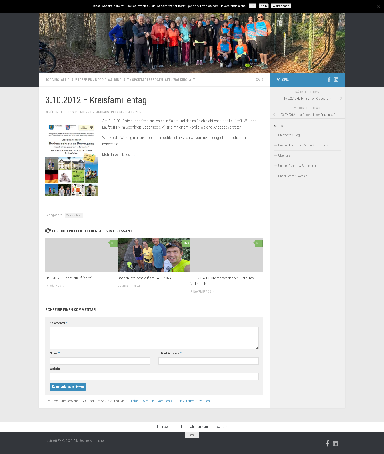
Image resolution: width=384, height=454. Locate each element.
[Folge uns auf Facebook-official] (329, 79)
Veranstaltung (73, 215)
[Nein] (378, 6)
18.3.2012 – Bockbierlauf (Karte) (68, 278)
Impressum (165, 426)
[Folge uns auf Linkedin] (336, 79)
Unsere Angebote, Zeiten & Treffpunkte (304, 145)
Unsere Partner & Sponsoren (297, 166)
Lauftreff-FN (81, 80)
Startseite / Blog (289, 135)
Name (55, 353)
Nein (263, 6)
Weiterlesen (281, 6)
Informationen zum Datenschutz (204, 426)
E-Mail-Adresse (169, 353)
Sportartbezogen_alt (151, 80)
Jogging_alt (56, 80)
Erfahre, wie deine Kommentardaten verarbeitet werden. (171, 401)
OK (252, 6)
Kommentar (58, 323)
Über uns (284, 155)
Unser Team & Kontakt (292, 176)
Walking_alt (184, 80)
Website (55, 369)
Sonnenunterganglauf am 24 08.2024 (144, 278)
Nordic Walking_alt (112, 80)
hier (133, 154)
